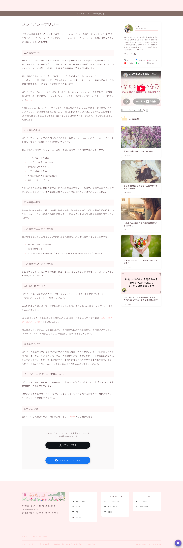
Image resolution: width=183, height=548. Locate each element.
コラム (76, 512)
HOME (24, 537)
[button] (178, 543)
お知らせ (79, 517)
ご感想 (108, 512)
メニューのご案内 (112, 502)
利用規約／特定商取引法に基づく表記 (68, 544)
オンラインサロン (114, 507)
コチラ (29, 100)
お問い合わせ (91, 544)
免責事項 (46, 544)
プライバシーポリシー (30, 544)
